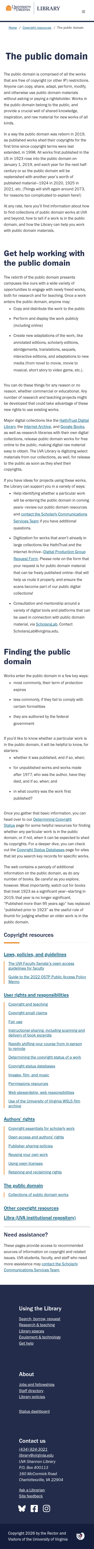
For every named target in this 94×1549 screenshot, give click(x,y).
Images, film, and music (28, 1075)
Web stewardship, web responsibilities (41, 1092)
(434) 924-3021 (33, 1449)
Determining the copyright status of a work (44, 1057)
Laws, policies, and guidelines (35, 954)
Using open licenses (25, 1163)
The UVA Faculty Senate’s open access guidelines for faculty (41, 966)
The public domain (23, 1185)
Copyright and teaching (28, 1004)
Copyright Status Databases (41, 849)
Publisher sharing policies (30, 1146)
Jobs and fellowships (36, 1384)
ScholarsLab (46, 624)
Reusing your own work (28, 1154)
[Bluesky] (23, 1507)
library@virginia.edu (36, 1455)
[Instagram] (48, 1507)
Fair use (15, 1021)
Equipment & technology (40, 1337)
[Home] (31, 8)
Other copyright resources (31, 1208)
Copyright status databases (31, 1066)
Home (13, 28)
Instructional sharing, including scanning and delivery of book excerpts (46, 1033)
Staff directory (31, 1390)
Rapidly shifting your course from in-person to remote (45, 1046)
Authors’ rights (19, 1119)
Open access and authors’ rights (36, 1137)
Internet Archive (37, 426)
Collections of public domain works (38, 1194)
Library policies (32, 1396)
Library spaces (31, 1331)
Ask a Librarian (32, 1490)
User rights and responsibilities (36, 995)
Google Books (72, 426)
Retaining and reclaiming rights (35, 1172)
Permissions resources (28, 1083)
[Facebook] (35, 1507)
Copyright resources (37, 28)
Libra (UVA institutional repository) (40, 1217)
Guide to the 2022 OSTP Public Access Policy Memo (47, 979)
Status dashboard (34, 1411)
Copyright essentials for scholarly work (41, 1128)
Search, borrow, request (39, 1318)
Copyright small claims (27, 1012)
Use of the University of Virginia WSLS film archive (44, 1103)
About (26, 1374)
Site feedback (31, 1496)
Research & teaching (37, 1324)
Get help (26, 1343)
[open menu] (84, 11)
